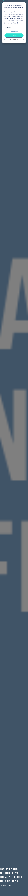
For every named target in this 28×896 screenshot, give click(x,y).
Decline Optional (14, 39)
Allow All (14, 35)
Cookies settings (14, 31)
